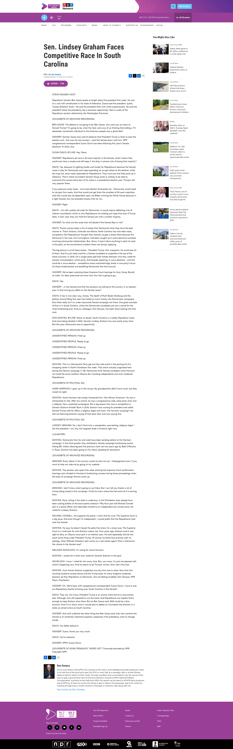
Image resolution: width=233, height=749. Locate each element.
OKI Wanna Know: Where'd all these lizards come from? (178, 88)
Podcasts (82, 25)
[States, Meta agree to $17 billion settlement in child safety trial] (161, 49)
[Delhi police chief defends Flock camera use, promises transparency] (161, 171)
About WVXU (98, 716)
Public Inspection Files (165, 710)
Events (127, 710)
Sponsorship (147, 25)
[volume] (52, 17)
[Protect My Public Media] (142, 744)
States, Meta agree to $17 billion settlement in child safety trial (179, 51)
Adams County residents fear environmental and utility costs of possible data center (178, 238)
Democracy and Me (132, 721)
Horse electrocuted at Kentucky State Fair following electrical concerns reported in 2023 (179, 215)
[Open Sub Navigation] (48, 25)
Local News (174, 63)
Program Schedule (100, 721)
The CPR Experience (100, 710)
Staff (158, 726)
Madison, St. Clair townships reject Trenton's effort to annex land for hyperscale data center (179, 151)
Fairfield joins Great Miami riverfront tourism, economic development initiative (179, 108)
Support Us (132, 25)
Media (172, 122)
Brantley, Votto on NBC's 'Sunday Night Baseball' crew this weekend (179, 129)
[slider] (55, 17)
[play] (44, 17)
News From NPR (176, 45)
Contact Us (129, 716)
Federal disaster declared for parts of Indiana (178, 70)
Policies (128, 726)
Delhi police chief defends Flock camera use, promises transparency (179, 174)
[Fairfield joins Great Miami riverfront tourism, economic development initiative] (161, 105)
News (44, 25)
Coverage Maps (163, 716)
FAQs (159, 721)
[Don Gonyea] (49, 671)
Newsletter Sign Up (100, 726)
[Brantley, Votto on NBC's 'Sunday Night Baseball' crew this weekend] (161, 126)
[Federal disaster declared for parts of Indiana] (161, 68)
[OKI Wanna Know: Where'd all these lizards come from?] (161, 86)
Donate (185, 6)
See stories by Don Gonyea (71, 689)
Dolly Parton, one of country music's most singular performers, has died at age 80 (179, 195)
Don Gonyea (56, 74)
